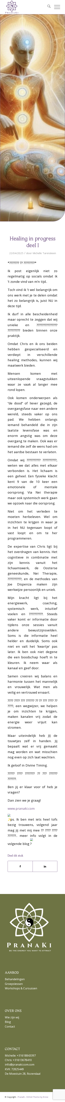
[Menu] (55, 7)
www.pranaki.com (21, 808)
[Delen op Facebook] (20, 866)
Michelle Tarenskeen (44, 253)
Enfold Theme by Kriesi (37, 1097)
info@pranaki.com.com (19, 1064)
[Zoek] (47, 7)
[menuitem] (47, 7)
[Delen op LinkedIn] (45, 866)
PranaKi (21, 1097)
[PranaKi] (27, 7)
